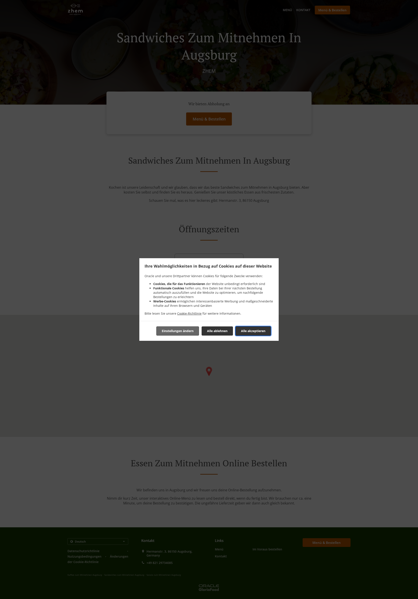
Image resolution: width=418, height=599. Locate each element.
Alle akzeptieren (253, 331)
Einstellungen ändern (178, 331)
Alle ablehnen (217, 331)
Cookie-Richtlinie (189, 313)
